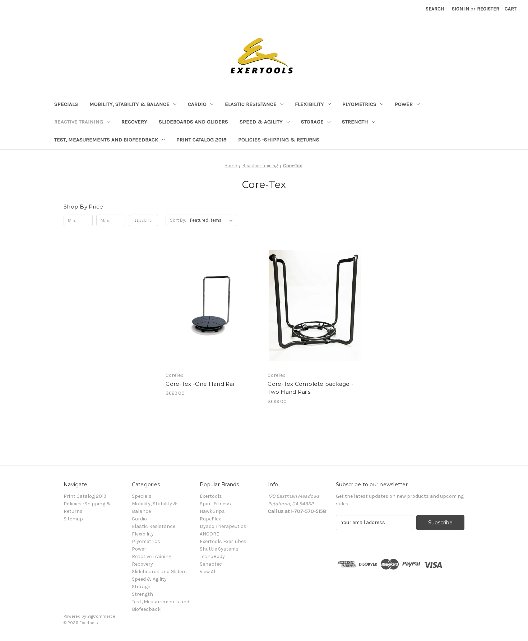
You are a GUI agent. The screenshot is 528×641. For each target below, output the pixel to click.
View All (208, 572)
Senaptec (211, 564)
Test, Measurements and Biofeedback (106, 139)
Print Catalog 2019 (201, 139)
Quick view (212, 299)
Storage (312, 121)
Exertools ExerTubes (223, 541)
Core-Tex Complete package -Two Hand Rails (310, 388)
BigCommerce (101, 616)
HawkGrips (212, 511)
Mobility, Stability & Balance (129, 104)
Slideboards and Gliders (193, 121)
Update (144, 220)
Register (488, 9)
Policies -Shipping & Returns (278, 139)
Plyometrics (359, 104)
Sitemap (73, 519)
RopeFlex (210, 519)
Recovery (134, 121)
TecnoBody (212, 556)
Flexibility (309, 104)
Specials (66, 104)
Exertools (211, 496)
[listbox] (213, 220)
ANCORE (209, 534)
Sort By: (178, 220)
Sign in (460, 9)
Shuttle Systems (219, 549)
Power (404, 104)
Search (435, 9)
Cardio (197, 104)
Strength (355, 121)
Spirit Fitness (215, 504)
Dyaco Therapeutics (223, 526)
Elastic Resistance (251, 104)
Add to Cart (212, 312)
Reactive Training (78, 121)
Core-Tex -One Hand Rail (201, 383)
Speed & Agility (261, 121)
